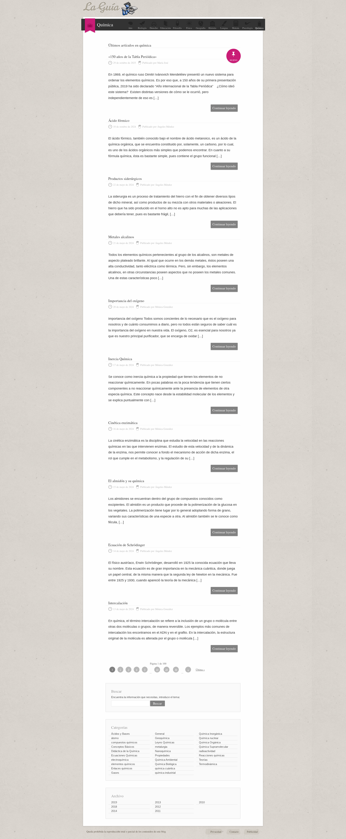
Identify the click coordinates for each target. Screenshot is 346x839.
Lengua (224, 28)
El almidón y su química (126, 480)
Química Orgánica (210, 742)
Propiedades (162, 755)
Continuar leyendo (224, 108)
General (159, 733)
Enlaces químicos (121, 768)
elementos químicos (123, 764)
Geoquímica (162, 738)
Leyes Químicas (164, 742)
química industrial (165, 772)
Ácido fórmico (118, 120)
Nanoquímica (163, 751)
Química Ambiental (166, 759)
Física (189, 28)
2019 (114, 802)
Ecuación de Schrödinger (126, 544)
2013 (158, 802)
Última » (200, 669)
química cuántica (165, 768)
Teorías (203, 759)
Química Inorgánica (210, 733)
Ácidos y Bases (120, 733)
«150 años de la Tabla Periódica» (132, 56)
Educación (165, 28)
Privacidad (215, 831)
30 (176, 669)
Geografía (200, 28)
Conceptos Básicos (122, 746)
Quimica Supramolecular (213, 746)
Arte (130, 28)
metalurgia (161, 746)
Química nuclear (208, 738)
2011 (158, 810)
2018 (114, 806)
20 (166, 669)
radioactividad (207, 751)
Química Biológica (165, 764)
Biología (142, 28)
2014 (114, 810)
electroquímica (119, 759)
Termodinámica (208, 764)
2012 (158, 806)
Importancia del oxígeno (126, 300)
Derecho (154, 28)
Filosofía (177, 28)
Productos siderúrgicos (125, 178)
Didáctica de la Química (125, 751)
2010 (202, 802)
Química (259, 28)
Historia (212, 28)
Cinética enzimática (122, 422)
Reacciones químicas (212, 755)
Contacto (234, 831)
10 (157, 669)
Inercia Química (120, 358)
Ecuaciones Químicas (124, 755)
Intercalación (118, 602)
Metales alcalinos (121, 236)
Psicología (247, 28)
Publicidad (252, 831)
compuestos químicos (124, 742)
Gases (115, 772)
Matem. (235, 28)
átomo (115, 738)
